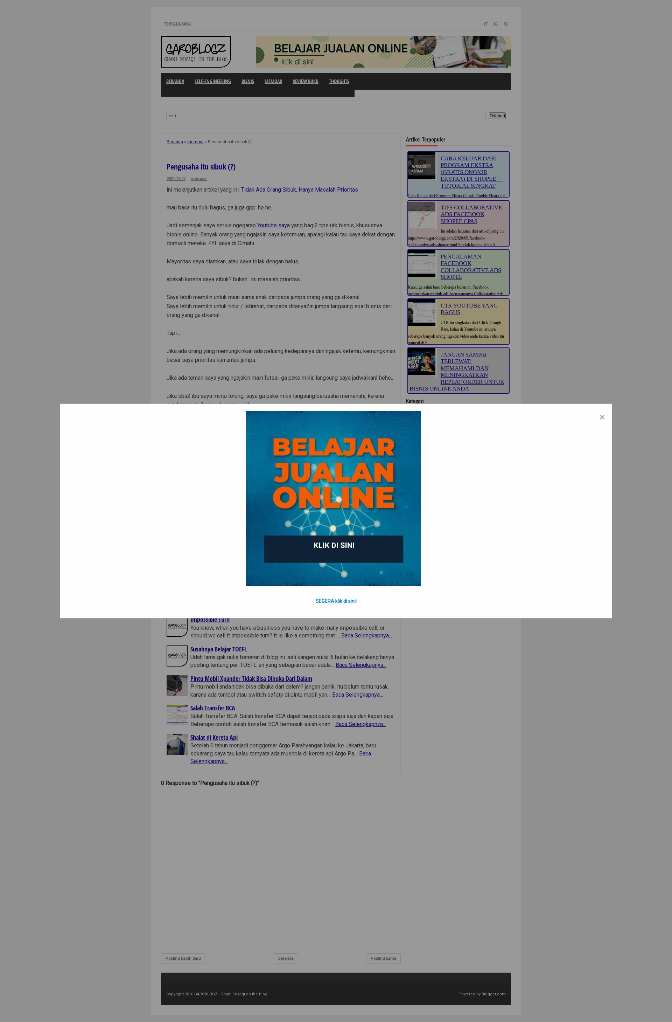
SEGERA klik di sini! (336, 601)
